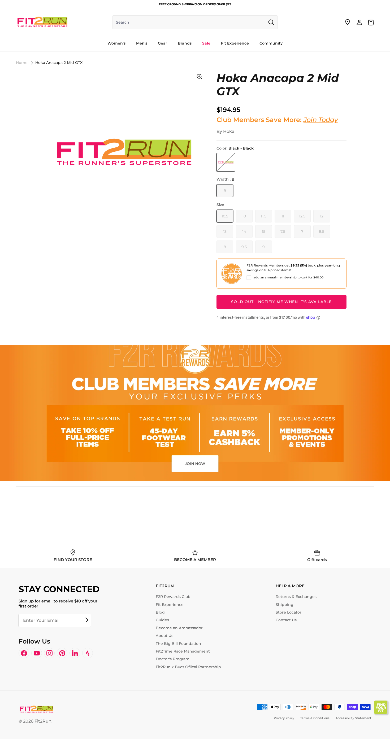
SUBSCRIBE (85, 620)
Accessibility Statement (353, 718)
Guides (162, 620)
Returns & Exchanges (296, 596)
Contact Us (286, 620)
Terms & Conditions (315, 718)
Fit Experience (170, 604)
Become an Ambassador (179, 628)
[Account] (359, 22)
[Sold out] (225, 162)
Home (22, 62)
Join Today (321, 120)
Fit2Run (42, 721)
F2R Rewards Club (173, 596)
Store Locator (288, 612)
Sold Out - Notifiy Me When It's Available (281, 301)
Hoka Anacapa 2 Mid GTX (59, 62)
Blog (160, 612)
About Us (164, 635)
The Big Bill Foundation (178, 643)
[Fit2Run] (42, 22)
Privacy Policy (284, 718)
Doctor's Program (172, 659)
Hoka (229, 131)
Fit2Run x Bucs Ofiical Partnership (188, 666)
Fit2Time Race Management (183, 651)
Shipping (284, 604)
